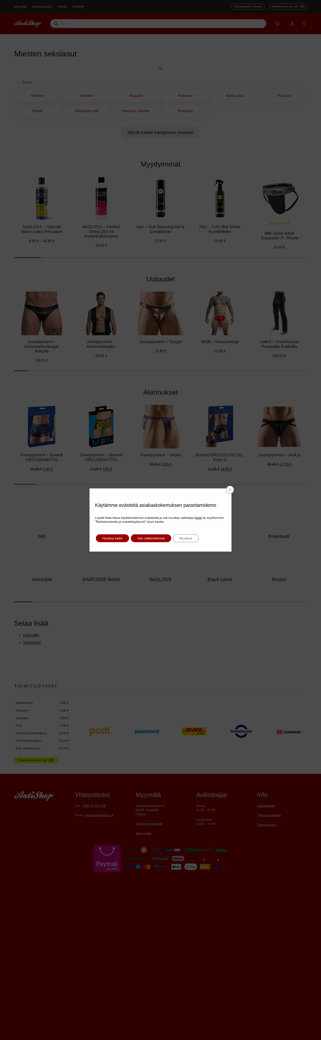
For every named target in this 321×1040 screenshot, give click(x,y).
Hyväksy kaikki (112, 538)
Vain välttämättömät (151, 538)
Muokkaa (185, 538)
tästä (198, 517)
